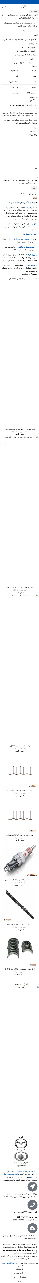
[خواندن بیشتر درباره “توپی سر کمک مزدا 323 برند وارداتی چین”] (4, 442)
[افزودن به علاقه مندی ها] (4, 280)
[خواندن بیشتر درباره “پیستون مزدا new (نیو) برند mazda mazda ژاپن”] (4, 284)
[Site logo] (19, 7)
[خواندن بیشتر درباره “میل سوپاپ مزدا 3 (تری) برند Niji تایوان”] (4, 893)
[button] (4, 848)
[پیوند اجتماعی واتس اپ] (19, 2)
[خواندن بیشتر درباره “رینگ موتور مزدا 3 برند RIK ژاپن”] (4, 600)
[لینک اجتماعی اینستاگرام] (22, 2)
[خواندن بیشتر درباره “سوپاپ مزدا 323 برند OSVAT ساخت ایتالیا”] (4, 803)
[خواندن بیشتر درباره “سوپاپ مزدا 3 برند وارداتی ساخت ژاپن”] (4, 759)
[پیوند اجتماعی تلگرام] (17, 2)
